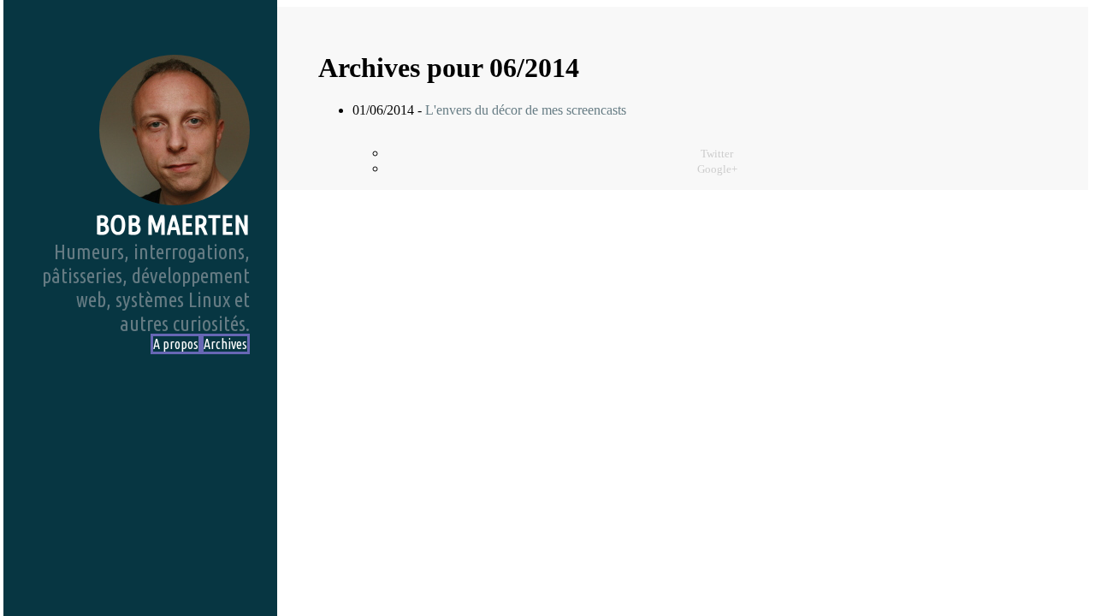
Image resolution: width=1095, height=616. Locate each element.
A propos (175, 344)
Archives (225, 344)
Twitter (717, 154)
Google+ (717, 169)
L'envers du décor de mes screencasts (525, 110)
